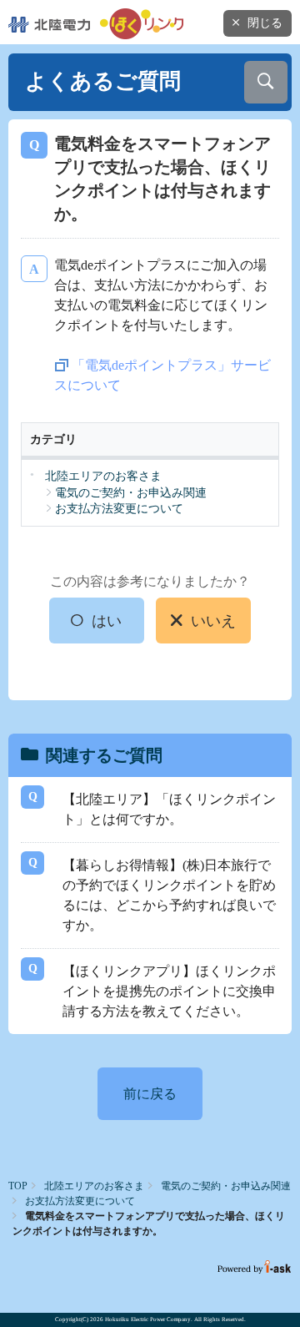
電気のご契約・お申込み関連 (226, 1186)
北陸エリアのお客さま (94, 1186)
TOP (18, 1186)
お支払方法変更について (80, 1201)
